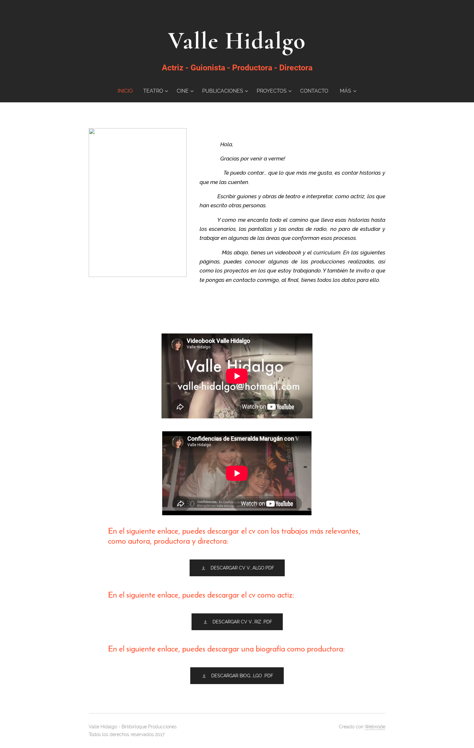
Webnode (375, 726)
